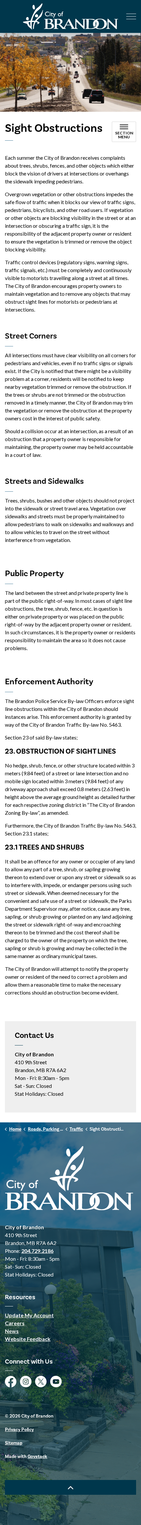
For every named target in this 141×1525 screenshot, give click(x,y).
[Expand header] (131, 16)
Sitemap (13, 1443)
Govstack (37, 1457)
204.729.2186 (37, 1251)
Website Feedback (27, 1339)
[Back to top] (70, 1487)
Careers (15, 1323)
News (12, 1331)
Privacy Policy (19, 1430)
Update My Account (29, 1315)
